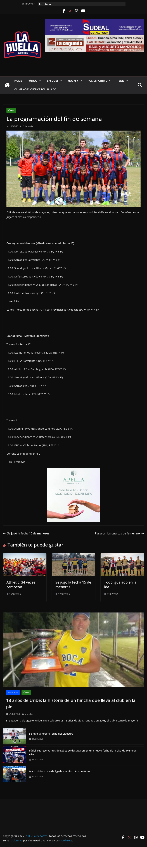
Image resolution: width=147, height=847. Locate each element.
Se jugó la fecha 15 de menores (73, 584)
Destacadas (13, 692)
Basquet (52, 80)
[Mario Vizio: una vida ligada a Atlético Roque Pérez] (14, 774)
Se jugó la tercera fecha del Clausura (51, 733)
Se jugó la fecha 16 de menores (28, 533)
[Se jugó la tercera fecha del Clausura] (14, 736)
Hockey (73, 80)
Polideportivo (98, 80)
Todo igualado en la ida (120, 584)
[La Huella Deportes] (7, 85)
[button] (39, 80)
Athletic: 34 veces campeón (20, 584)
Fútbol (32, 80)
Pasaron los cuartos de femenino (117, 533)
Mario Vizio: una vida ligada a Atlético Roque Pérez (59, 771)
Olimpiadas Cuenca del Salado (35, 89)
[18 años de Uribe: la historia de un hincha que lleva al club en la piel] (73, 650)
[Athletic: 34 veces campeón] (24, 556)
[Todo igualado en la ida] (122, 556)
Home (18, 80)
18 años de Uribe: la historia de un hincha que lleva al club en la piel (71, 703)
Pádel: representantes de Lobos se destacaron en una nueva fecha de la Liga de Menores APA (83, 752)
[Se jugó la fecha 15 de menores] (73, 556)
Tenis (120, 80)
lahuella (29, 126)
